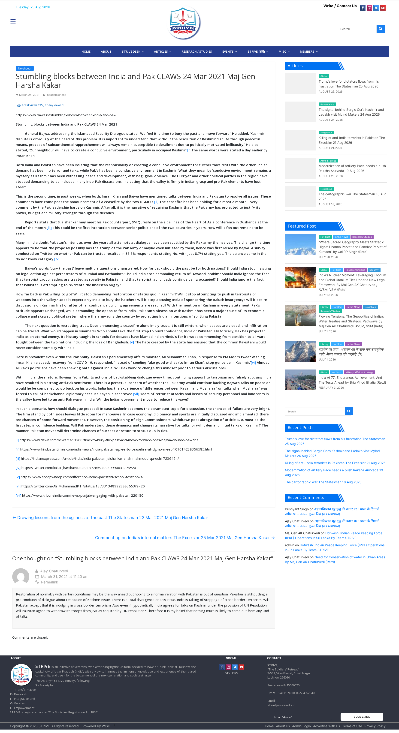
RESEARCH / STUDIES (197, 51)
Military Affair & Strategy (359, 372)
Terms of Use (352, 726)
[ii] (156, 201)
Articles (161, 51)
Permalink (49, 582)
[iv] (56, 259)
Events (228, 51)
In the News (341, 236)
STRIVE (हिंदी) (256, 51)
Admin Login (301, 726)
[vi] (253, 362)
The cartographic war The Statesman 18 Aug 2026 (323, 482)
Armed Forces (328, 160)
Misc (282, 51)
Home (86, 51)
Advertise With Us (326, 726)
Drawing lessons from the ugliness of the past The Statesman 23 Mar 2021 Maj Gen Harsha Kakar (110, 517)
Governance (327, 104)
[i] (188, 150)
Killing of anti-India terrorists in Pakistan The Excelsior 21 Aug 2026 (335, 463)
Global (323, 76)
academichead (56, 94)
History (324, 307)
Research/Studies (362, 236)
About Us (283, 726)
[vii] (136, 393)
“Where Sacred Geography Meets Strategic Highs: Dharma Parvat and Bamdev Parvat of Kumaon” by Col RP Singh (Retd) (353, 247)
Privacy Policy (375, 726)
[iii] (49, 227)
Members (307, 51)
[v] (132, 342)
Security (374, 269)
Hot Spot (325, 236)
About (106, 51)
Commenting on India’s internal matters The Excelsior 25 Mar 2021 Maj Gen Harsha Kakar (185, 537)
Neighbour (24, 68)
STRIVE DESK (131, 51)
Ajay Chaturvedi (54, 571)
